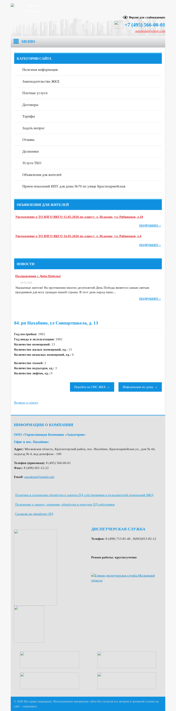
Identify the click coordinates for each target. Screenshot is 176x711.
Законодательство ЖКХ (40, 81)
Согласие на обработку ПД (34, 514)
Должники (30, 151)
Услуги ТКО (31, 163)
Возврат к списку (26, 402)
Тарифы (28, 116)
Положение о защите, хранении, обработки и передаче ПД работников (65, 504)
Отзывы (28, 140)
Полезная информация (40, 70)
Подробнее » (150, 225)
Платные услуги (34, 93)
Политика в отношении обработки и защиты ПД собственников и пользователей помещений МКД (84, 495)
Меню (28, 41)
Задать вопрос (33, 128)
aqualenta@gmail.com (150, 31)
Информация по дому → (140, 387)
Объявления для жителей (41, 175)
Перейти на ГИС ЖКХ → (92, 387)
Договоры (30, 105)
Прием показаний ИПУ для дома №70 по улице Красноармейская (73, 186)
